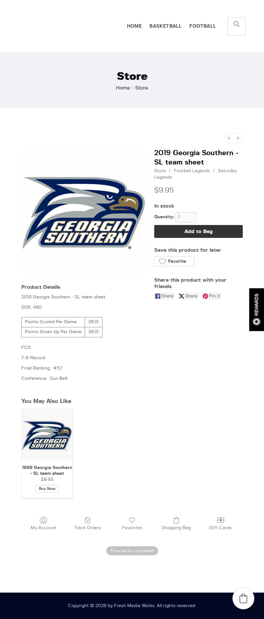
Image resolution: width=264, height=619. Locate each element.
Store (160, 171)
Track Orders (87, 528)
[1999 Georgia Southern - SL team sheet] (47, 434)
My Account (43, 528)
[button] (174, 261)
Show (256, 309)
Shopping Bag (176, 528)
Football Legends (192, 171)
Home (123, 87)
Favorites (132, 528)
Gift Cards (220, 528)
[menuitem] (228, 138)
